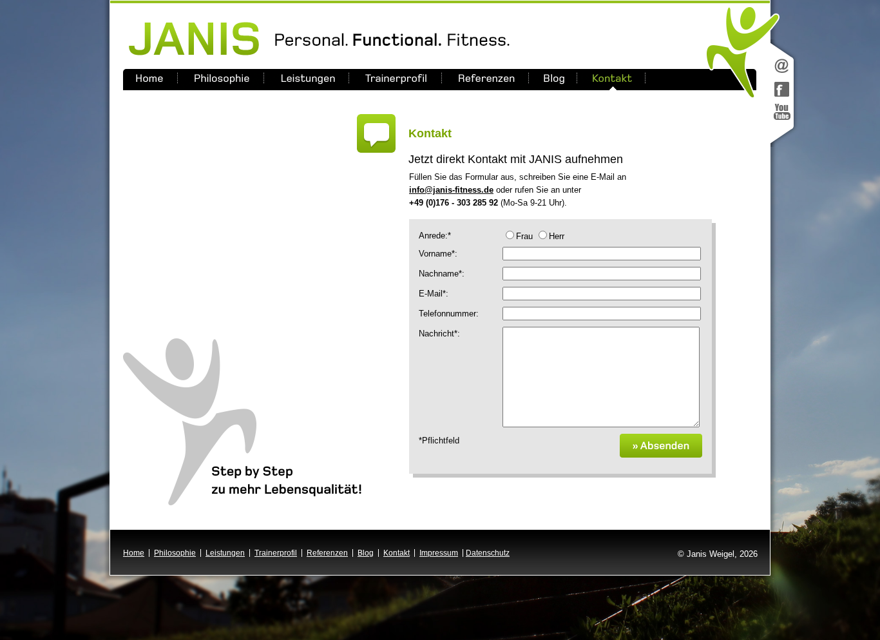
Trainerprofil (275, 553)
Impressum (438, 553)
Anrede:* (435, 235)
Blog (366, 553)
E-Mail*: (433, 293)
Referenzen (327, 553)
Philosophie (175, 553)
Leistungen (225, 553)
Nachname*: (441, 273)
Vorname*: (438, 253)
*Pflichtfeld (439, 440)
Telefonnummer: (449, 313)
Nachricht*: (439, 333)
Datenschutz (488, 553)
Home (133, 553)
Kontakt (396, 553)
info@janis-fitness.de (451, 190)
